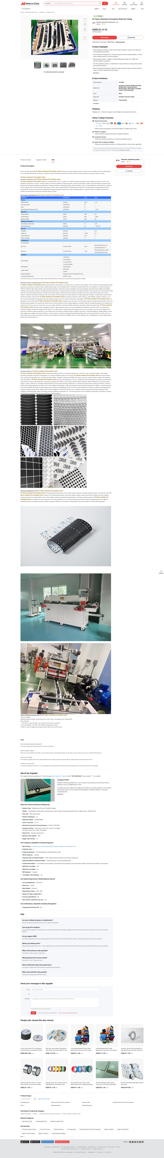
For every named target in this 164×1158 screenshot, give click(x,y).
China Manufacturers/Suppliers (68, 1147)
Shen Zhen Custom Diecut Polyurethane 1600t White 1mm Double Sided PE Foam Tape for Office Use (56, 1050)
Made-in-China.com (74, 1149)
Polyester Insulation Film (56, 1121)
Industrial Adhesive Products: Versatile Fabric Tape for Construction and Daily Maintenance (30, 1084)
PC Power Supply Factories (29, 1129)
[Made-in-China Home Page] (29, 3)
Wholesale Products (82, 1147)
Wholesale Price (92, 1147)
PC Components (71, 1129)
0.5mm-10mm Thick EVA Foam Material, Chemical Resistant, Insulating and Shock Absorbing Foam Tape (31, 1050)
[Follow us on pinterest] (140, 1142)
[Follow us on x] (133, 1142)
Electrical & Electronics (31, 12)
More (21, 1136)
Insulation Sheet (36, 846)
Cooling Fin (69, 846)
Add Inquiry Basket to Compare (55, 72)
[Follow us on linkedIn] (143, 1142)
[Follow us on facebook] (130, 1142)
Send (33, 1013)
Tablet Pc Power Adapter (28, 1133)
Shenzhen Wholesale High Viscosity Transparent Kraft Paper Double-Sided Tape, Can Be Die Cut (106, 1084)
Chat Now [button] (132, 37)
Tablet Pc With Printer (123, 1129)
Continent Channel (102, 1147)
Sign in (142, 4)
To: (29, 994)
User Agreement (91, 1152)
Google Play (35, 1142)
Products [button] (48, 3)
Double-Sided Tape (47, 846)
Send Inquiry (105, 37)
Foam (74, 846)
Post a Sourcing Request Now (68, 1013)
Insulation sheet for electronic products (123, 1102)
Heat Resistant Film (27, 1121)
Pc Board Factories (59, 1129)
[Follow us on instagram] (135, 1142)
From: (28, 989)
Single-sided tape (55, 1105)
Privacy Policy (108, 1152)
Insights (118, 1147)
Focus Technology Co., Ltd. (70, 1152)
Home (22, 12)
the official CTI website (60, 776)
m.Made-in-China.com (86, 1149)
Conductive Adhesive (59, 846)
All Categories (26, 9)
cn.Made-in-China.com (98, 1149)
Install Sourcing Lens (63, 1142)
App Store (24, 1142)
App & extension (122, 9)
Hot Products (47, 1147)
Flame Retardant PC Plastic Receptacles (90, 1129)
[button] (100, 3)
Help (113, 9)
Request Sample (120, 42)
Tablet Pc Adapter (109, 1129)
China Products (55, 1147)
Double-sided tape (86, 1105)
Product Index (111, 1147)
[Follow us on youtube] (138, 1142)
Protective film (86, 1102)
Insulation (42, 12)
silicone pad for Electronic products (60, 1102)
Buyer (104, 9)
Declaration (100, 1152)
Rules (142, 9)
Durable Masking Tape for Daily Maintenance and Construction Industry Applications (106, 1050)
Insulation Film (50, 12)
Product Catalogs (44, 1099)
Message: (27, 998)
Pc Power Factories (45, 1129)
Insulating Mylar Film (41, 1121)
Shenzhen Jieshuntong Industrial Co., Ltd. (107, 22)
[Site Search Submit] (105, 3)
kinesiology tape (24, 1102)
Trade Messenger (47, 1142)
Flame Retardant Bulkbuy (59, 1133)
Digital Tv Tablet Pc (44, 1133)
